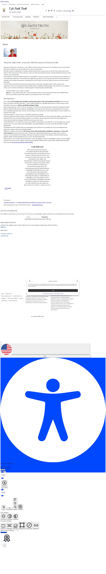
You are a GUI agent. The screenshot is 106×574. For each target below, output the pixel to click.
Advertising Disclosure (9, 202)
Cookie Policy (4, 300)
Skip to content (4, 1)
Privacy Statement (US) (6, 296)
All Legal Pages (12, 4)
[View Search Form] (73, 10)
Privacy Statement (57, 293)
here (70, 11)
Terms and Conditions (12, 298)
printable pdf (4, 236)
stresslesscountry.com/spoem (44, 202)
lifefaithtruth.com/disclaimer (29, 202)
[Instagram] (51, 11)
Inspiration (28, 17)
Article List (4, 4)
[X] (54, 11)
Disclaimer (19, 202)
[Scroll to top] (1, 545)
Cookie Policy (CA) (17, 296)
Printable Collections (6, 233)
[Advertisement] (9, 246)
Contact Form (8, 293)
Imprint (62, 293)
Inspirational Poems (37, 205)
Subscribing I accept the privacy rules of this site (38, 219)
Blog (43, 4)
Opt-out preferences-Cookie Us (48, 293)
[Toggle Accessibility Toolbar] (0, 342)
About (2, 293)
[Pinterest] (46, 11)
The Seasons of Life (18, 17)
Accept (53, 290)
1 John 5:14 (3, 227)
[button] (77, 281)
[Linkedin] (49, 11)
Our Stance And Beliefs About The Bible (22, 142)
